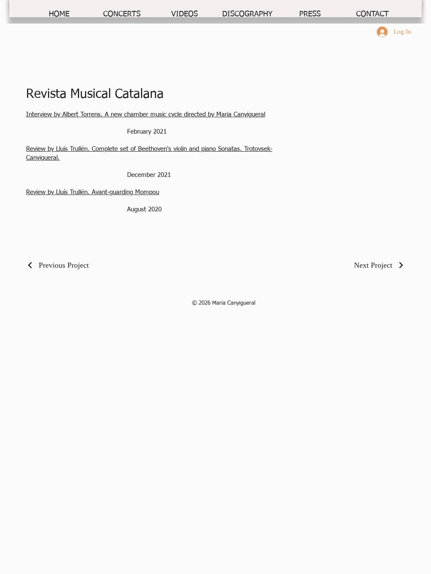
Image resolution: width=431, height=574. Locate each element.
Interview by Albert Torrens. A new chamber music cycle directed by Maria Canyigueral (145, 114)
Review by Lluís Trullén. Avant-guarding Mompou (92, 192)
